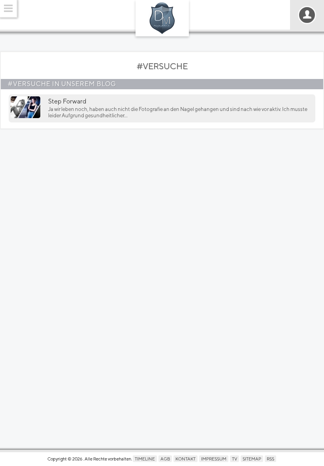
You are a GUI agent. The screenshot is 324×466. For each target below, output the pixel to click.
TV (234, 458)
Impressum (213, 458)
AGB (165, 458)
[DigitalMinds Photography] (162, 18)
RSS (270, 458)
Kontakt (185, 458)
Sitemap (252, 458)
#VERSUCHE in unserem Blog (62, 84)
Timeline (145, 458)
